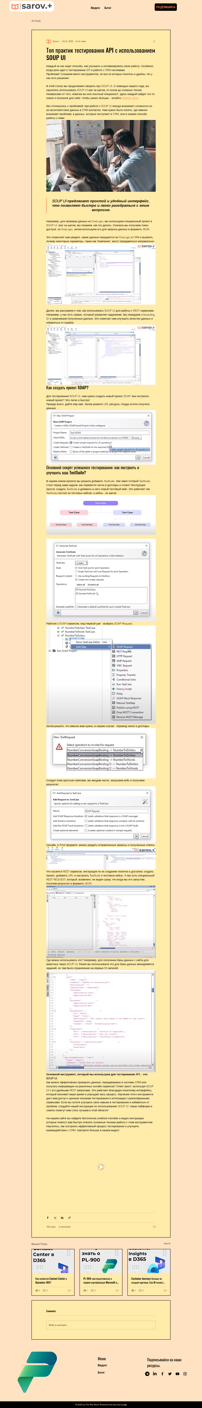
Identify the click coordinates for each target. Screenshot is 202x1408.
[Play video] (101, 1167)
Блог (101, 1372)
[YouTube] (177, 1374)
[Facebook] (162, 1374)
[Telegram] (147, 1374)
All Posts (36, 20)
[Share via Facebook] (47, 1217)
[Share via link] (69, 1217)
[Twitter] (170, 1374)
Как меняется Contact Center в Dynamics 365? (51, 1280)
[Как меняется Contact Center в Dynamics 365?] (53, 1261)
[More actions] (154, 41)
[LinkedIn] (155, 1374)
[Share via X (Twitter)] (55, 1217)
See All (167, 1243)
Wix (125, 1404)
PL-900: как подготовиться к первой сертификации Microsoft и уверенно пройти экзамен (100, 1280)
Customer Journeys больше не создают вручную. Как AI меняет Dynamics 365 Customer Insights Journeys (148, 1280)
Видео (102, 1365)
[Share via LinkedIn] (62, 1217)
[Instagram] (185, 1374)
